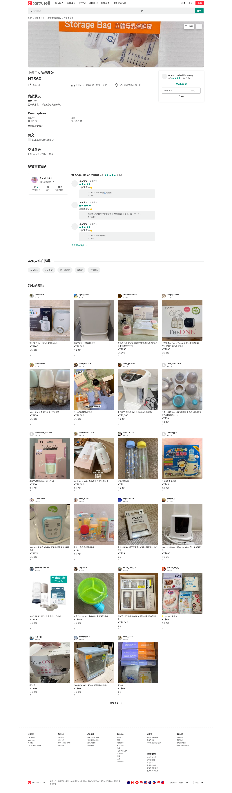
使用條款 (108, 781)
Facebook (31, 737)
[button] (52, 181)
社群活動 (120, 745)
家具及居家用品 (93, 737)
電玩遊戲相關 (151, 765)
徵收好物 (120, 743)
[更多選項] (31, 356)
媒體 (67, 781)
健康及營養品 (151, 757)
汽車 (118, 748)
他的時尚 (61, 737)
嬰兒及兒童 (91, 743)
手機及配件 (151, 740)
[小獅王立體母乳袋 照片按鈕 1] (116, 44)
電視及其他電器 (93, 740)
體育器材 (150, 763)
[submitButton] (199, 10)
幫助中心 (53, 781)
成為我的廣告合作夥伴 (96, 781)
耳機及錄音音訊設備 (154, 743)
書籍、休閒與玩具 (183, 745)
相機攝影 (180, 737)
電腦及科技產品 (152, 737)
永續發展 (74, 781)
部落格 (30, 743)
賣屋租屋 (120, 753)
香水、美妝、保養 (64, 743)
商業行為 (53, 784)
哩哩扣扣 (120, 737)
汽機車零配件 (122, 751)
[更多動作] (199, 26)
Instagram (31, 740)
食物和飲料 (151, 760)
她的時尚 (61, 740)
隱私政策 (117, 781)
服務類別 (120, 762)
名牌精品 (61, 745)
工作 (118, 759)
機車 (118, 756)
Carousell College (34, 745)
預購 (118, 740)
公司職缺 (82, 781)
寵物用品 (90, 745)
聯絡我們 (61, 781)
